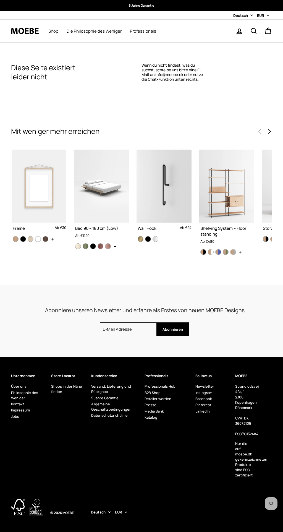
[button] (269, 131)
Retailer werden (158, 398)
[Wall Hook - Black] (148, 239)
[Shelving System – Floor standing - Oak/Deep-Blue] (218, 252)
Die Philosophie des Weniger (94, 31)
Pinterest (203, 404)
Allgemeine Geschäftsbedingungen (111, 406)
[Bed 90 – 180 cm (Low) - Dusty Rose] (100, 246)
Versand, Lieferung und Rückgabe (111, 389)
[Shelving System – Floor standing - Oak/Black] (203, 252)
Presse (150, 404)
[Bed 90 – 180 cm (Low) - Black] (93, 246)
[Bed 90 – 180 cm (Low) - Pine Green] (85, 246)
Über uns (19, 386)
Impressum (20, 410)
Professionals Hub (160, 386)
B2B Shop (153, 392)
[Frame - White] (38, 239)
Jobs (15, 416)
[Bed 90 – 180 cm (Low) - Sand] (78, 246)
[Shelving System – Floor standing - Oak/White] (210, 252)
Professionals (143, 31)
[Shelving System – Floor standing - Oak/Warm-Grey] (233, 252)
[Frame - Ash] (30, 239)
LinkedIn (202, 411)
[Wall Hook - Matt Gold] (140, 239)
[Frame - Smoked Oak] (45, 239)
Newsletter (204, 386)
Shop (53, 31)
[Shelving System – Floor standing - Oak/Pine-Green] (225, 252)
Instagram (203, 392)
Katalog (151, 417)
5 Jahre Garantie (105, 397)
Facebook (203, 398)
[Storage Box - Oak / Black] (265, 239)
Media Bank (154, 411)
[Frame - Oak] (15, 239)
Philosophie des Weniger (24, 395)
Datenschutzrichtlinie (109, 415)
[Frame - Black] (23, 239)
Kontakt (17, 403)
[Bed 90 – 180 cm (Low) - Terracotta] (108, 246)
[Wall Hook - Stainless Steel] (155, 239)
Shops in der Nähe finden (66, 389)
